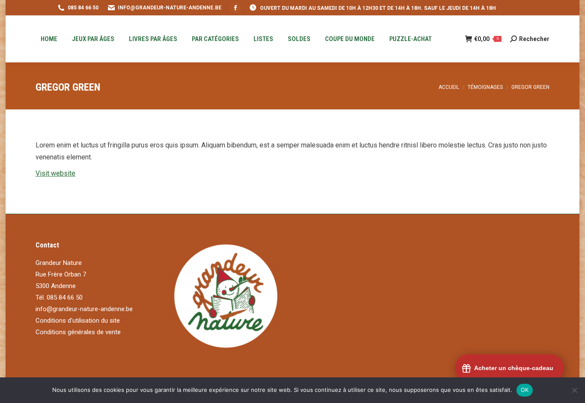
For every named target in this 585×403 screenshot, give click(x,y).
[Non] (574, 390)
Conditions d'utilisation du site (78, 320)
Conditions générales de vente (78, 332)
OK (525, 389)
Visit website (55, 173)
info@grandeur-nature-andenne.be (84, 309)
